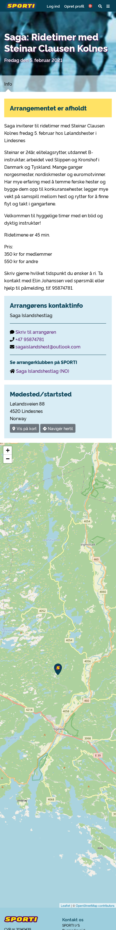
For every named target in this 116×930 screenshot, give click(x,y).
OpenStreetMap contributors (95, 905)
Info (8, 84)
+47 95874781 (29, 339)
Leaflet (65, 905)
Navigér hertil (60, 428)
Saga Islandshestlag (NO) (42, 371)
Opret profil (74, 5)
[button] (91, 6)
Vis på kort (26, 428)
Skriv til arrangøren (35, 332)
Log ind (53, 5)
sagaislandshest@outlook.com (48, 346)
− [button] (8, 458)
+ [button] (8, 450)
